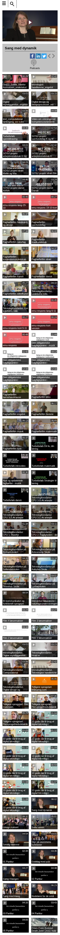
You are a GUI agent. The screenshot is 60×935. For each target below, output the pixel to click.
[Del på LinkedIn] (38, 57)
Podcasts (35, 68)
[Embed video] (51, 56)
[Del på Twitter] (44, 57)
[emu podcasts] (34, 63)
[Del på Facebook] (32, 57)
